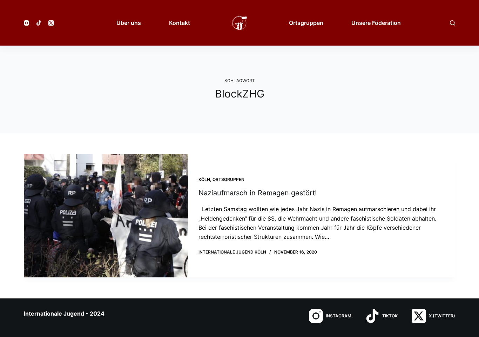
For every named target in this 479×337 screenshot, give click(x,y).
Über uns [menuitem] (128, 22)
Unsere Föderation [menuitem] (376, 22)
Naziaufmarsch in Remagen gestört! (257, 193)
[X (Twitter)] (51, 23)
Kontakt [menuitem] (179, 22)
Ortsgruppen (228, 179)
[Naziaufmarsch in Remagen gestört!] (106, 215)
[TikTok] (38, 23)
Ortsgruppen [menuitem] (306, 22)
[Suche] (452, 23)
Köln (204, 179)
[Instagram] (26, 23)
